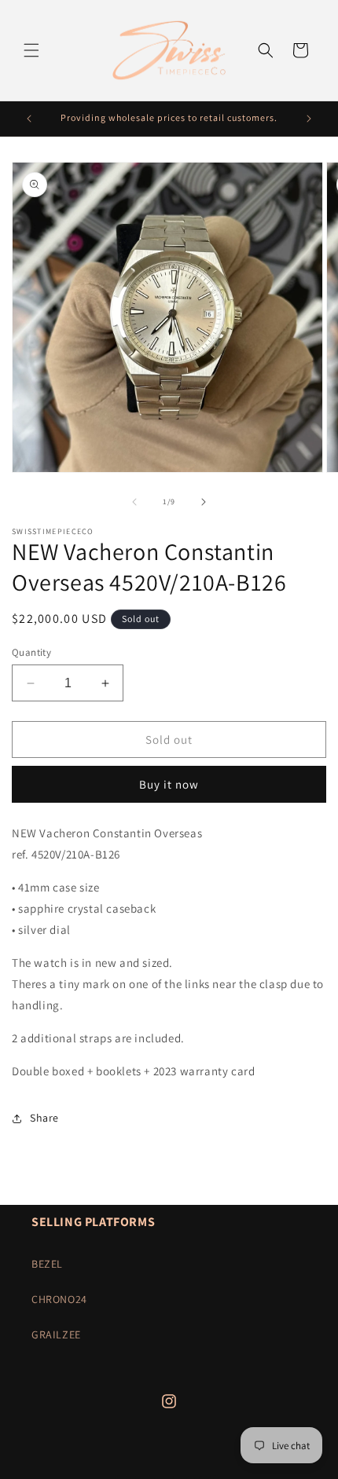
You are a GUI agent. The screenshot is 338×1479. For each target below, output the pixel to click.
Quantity (31, 652)
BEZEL (47, 1264)
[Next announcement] (309, 118)
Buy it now (169, 784)
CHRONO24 (59, 1299)
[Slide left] (134, 502)
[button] (31, 50)
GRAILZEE (56, 1334)
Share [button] (44, 1118)
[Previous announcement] (29, 118)
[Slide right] (203, 502)
